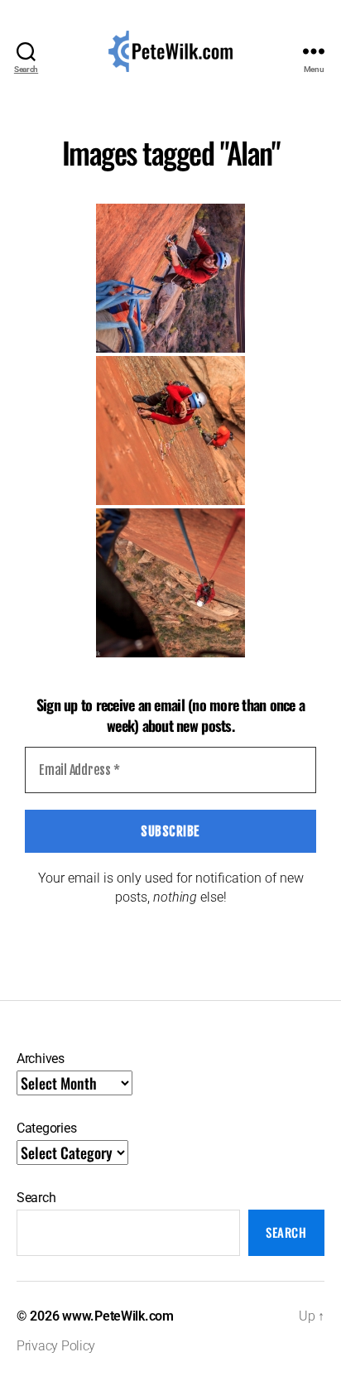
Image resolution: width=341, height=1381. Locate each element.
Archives (41, 1058)
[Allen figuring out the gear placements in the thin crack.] (170, 430)
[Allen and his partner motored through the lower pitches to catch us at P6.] (170, 278)
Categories (46, 1128)
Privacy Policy (56, 1346)
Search (36, 1197)
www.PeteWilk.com (118, 1316)
